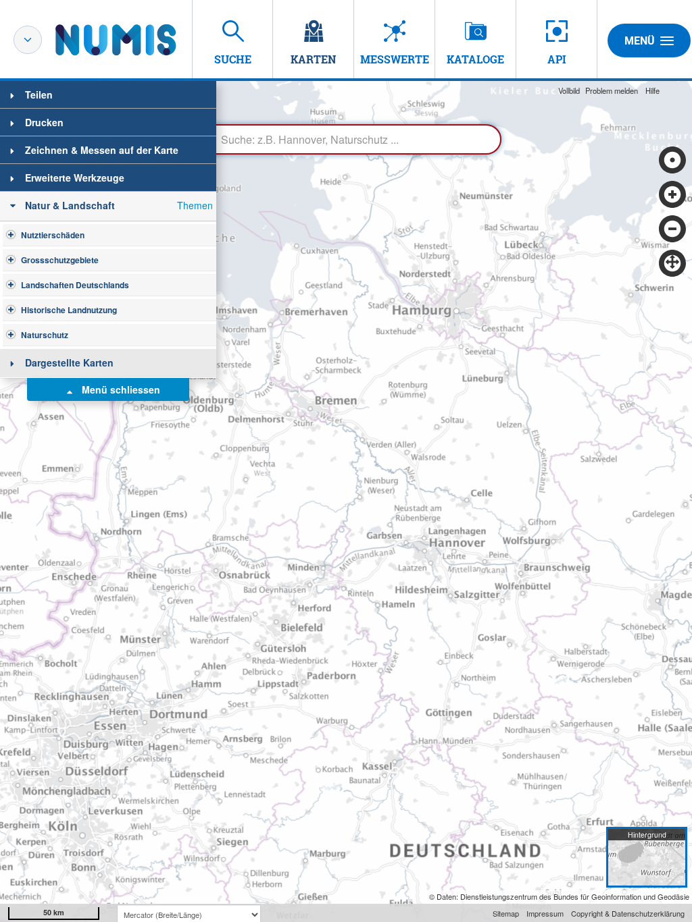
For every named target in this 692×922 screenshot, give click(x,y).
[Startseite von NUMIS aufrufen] (135, 39)
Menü (639, 40)
